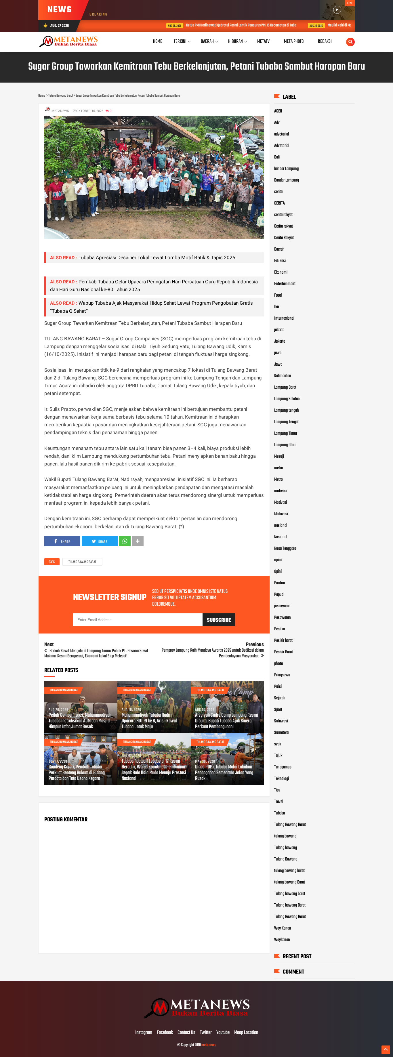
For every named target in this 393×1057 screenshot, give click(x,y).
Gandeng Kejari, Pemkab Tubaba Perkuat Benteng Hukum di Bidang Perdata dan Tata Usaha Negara (77, 773)
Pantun (279, 583)
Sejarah (279, 698)
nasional (280, 525)
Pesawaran (282, 617)
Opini (278, 571)
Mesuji (279, 456)
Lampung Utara (285, 445)
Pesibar (279, 629)
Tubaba (279, 813)
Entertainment (284, 284)
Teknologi (281, 779)
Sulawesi (281, 721)
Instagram (143, 1033)
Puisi (278, 686)
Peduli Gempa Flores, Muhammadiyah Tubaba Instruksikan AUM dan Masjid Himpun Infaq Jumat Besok (80, 721)
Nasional (280, 537)
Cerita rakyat (283, 226)
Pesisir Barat (283, 652)
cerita (278, 192)
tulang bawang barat (289, 871)
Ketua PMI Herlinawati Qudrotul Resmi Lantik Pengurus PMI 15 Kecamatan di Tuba (207, 25)
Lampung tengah (286, 410)
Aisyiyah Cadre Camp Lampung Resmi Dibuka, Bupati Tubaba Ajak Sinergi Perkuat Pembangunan (226, 721)
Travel (278, 802)
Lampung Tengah (286, 422)
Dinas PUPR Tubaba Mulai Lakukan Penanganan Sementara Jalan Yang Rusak (224, 773)
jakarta (279, 330)
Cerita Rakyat (284, 238)
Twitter (206, 1033)
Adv (277, 123)
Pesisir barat (283, 640)
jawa (277, 353)
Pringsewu (282, 675)
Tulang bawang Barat (290, 905)
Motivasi (280, 502)
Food (278, 295)
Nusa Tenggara (285, 548)
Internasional (284, 318)
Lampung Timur (285, 433)
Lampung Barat (285, 387)
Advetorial (281, 146)
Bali (277, 157)
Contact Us (186, 1033)
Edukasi (280, 261)
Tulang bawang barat (289, 894)
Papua (278, 594)
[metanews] (196, 1021)
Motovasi (281, 514)
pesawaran (282, 606)
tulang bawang (285, 836)
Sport (278, 709)
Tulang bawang (285, 848)
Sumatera (281, 733)
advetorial (281, 134)
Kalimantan (282, 376)
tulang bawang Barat (289, 882)
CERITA (279, 203)
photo (278, 663)
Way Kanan (282, 928)
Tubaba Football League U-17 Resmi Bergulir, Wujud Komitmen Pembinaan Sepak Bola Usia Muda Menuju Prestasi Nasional (154, 770)
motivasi (280, 491)
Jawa (278, 364)
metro (278, 468)
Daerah (279, 249)
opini (278, 560)
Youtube (223, 1033)
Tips (277, 790)
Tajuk (278, 756)
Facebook (165, 1033)
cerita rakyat (283, 215)
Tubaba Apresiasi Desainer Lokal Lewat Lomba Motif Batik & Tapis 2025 (157, 257)
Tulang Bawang (285, 859)
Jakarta (279, 341)
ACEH (278, 111)
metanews (208, 1045)
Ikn (276, 307)
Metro (278, 479)
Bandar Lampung (286, 180)
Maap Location (246, 1033)
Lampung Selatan (287, 399)
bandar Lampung (286, 169)
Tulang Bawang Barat (82, 562)
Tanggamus (282, 767)
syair (277, 744)
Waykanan (282, 940)
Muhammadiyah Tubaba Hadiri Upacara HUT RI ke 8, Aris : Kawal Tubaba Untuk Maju (149, 721)
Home (157, 41)
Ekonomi (280, 272)
